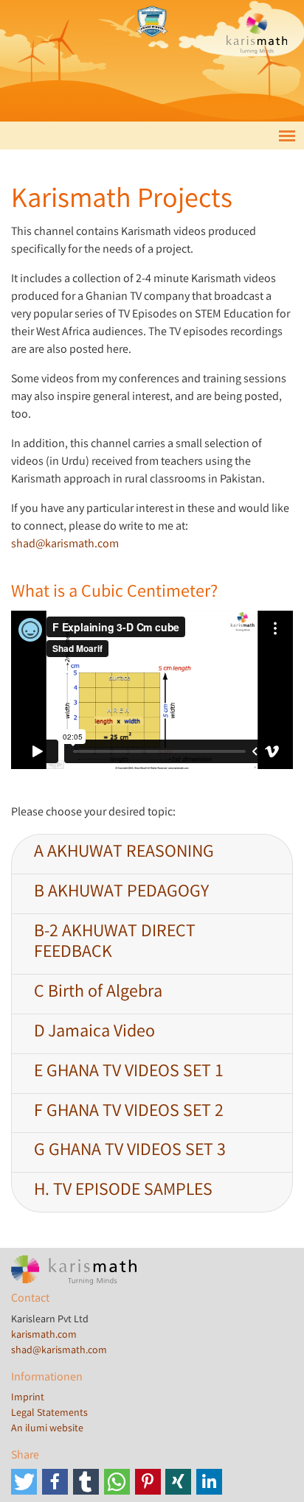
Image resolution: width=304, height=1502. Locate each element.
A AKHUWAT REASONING (124, 853)
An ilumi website (47, 1429)
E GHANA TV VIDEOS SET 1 (129, 1073)
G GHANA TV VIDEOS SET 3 (130, 1152)
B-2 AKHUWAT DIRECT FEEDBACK (115, 943)
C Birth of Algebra (98, 993)
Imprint (27, 1398)
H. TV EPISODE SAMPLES (123, 1191)
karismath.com (44, 1335)
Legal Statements (49, 1413)
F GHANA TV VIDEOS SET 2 (129, 1113)
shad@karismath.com (65, 544)
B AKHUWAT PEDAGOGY (121, 893)
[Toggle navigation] (287, 134)
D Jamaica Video (94, 1033)
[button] (24, 1482)
